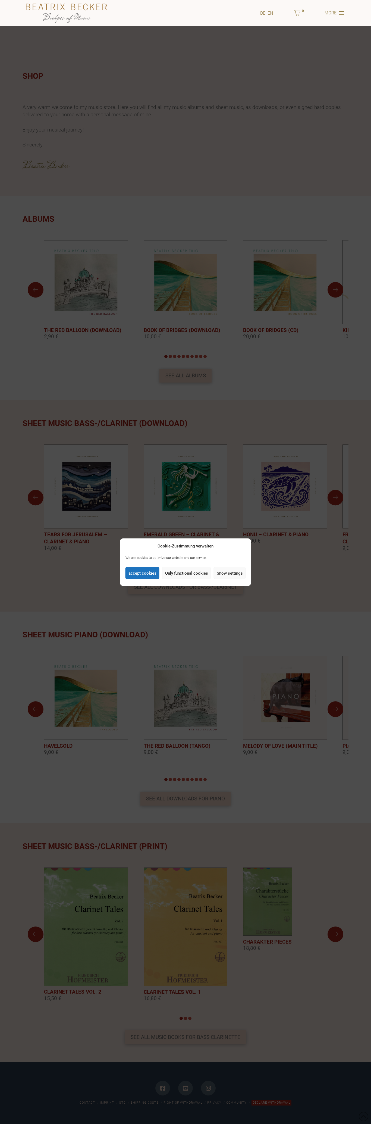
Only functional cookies (186, 573)
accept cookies (142, 573)
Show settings (230, 573)
